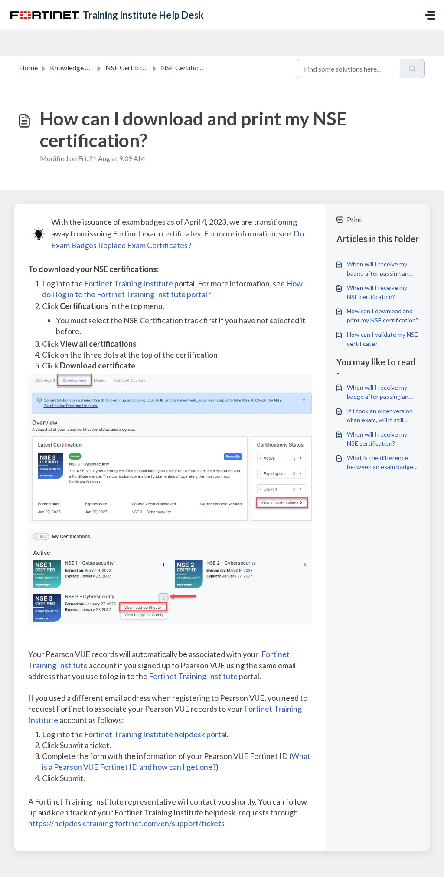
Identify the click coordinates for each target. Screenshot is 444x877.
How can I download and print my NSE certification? (382, 315)
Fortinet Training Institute (128, 283)
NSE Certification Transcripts (205, 67)
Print (354, 219)
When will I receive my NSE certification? (377, 292)
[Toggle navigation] (430, 15)
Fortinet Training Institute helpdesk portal (155, 734)
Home (28, 67)
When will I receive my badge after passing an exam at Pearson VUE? (377, 269)
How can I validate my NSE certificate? (382, 339)
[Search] (412, 68)
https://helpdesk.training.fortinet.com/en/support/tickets (126, 823)
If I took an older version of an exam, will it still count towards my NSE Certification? (380, 415)
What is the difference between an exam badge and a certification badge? (381, 462)
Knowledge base (74, 67)
